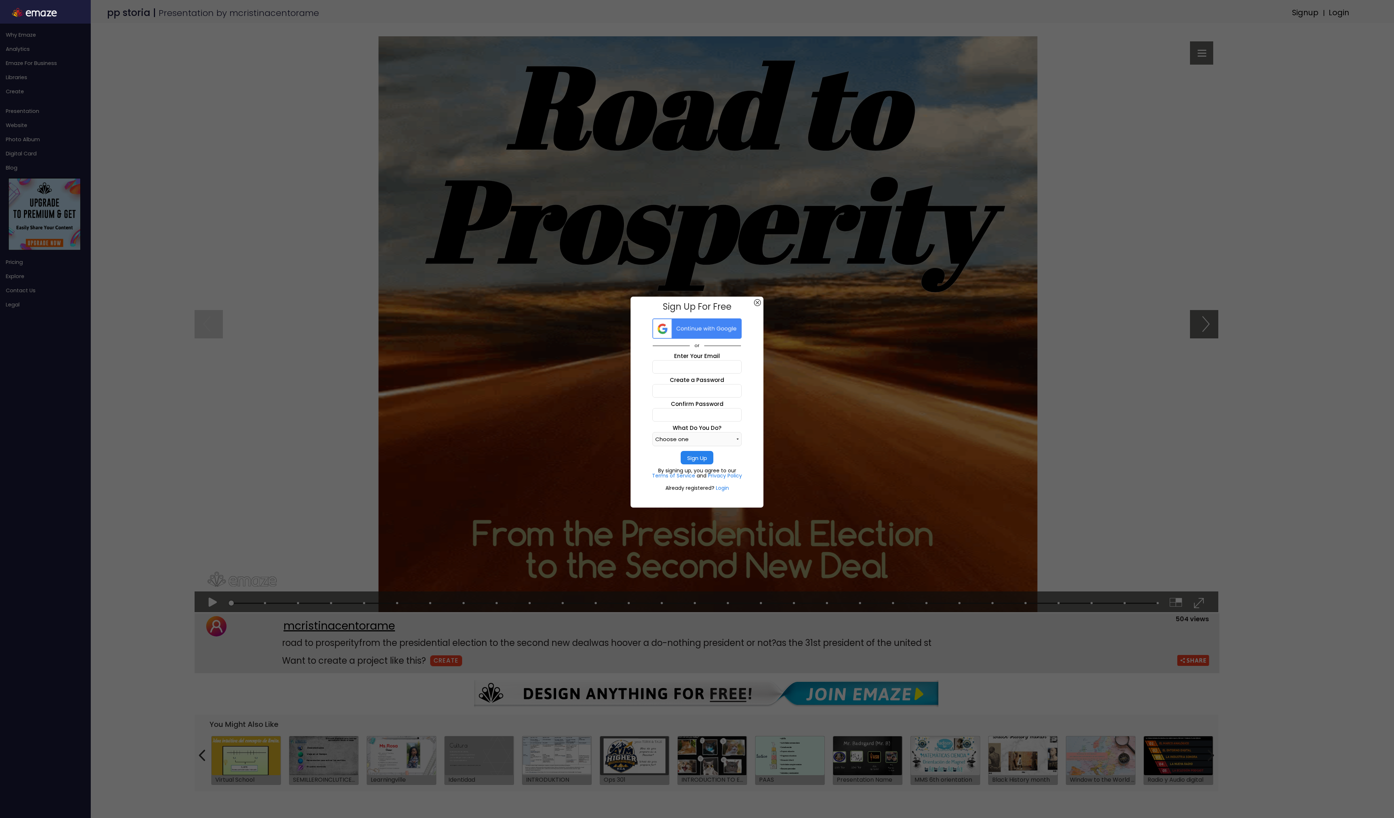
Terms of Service (674, 475)
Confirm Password (697, 404)
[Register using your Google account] (697, 328)
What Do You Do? (697, 428)
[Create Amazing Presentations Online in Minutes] (45, 13)
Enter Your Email (697, 356)
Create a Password (697, 380)
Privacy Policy (725, 475)
